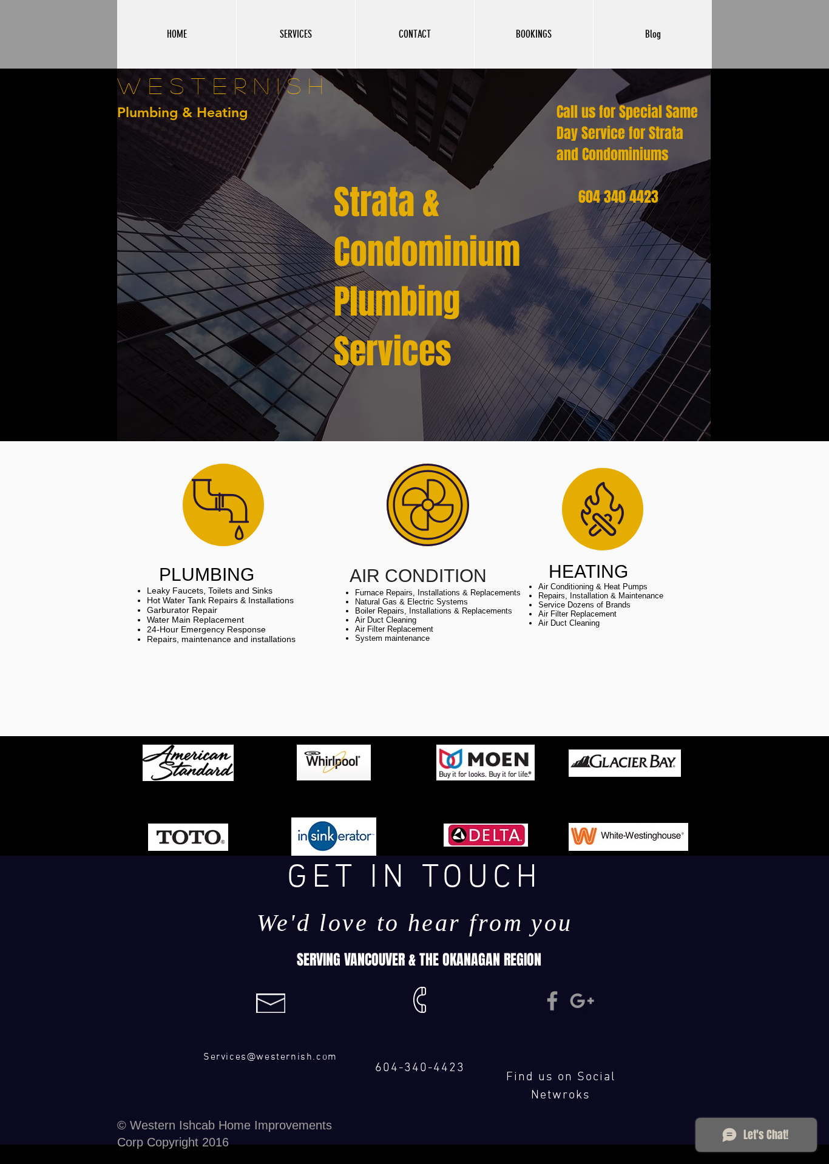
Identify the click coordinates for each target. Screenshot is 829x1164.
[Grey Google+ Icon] (582, 1000)
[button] (295, 34)
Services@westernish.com (270, 1057)
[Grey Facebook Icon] (552, 1000)
